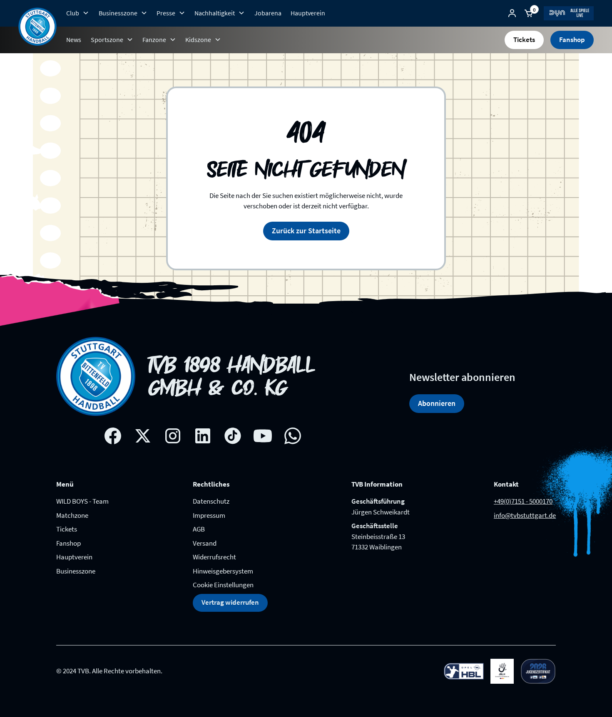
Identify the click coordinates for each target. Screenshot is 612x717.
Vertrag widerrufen (230, 602)
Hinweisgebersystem (223, 571)
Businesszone (75, 571)
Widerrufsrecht (214, 556)
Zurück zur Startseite (306, 230)
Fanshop (572, 39)
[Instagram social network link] (173, 436)
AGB (199, 529)
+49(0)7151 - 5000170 (523, 501)
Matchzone (72, 515)
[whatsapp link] (293, 436)
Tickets (524, 39)
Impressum (209, 515)
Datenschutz (211, 501)
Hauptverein (308, 13)
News (73, 39)
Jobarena (267, 13)
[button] (78, 13)
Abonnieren (436, 403)
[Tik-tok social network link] (233, 436)
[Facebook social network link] (113, 436)
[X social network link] (143, 436)
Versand (204, 543)
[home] (37, 26)
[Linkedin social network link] (203, 436)
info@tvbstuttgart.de (525, 515)
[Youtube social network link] (263, 436)
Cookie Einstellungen (223, 584)
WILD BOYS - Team (82, 501)
